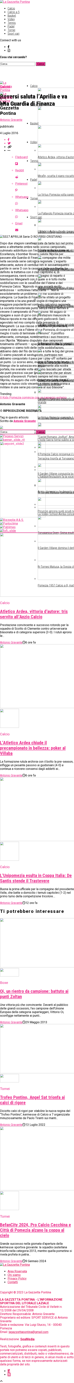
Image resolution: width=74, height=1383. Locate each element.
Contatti (13, 1282)
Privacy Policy (17, 1278)
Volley (11, 19)
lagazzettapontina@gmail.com (28, 1332)
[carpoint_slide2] (23, 516)
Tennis (12, 23)
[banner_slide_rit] (12, 440)
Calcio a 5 (14, 12)
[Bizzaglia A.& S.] (12, 520)
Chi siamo (14, 1275)
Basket (12, 15)
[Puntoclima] (9, 523)
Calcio (11, 8)
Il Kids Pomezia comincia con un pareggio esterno (33, 397)
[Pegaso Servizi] (12, 436)
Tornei (11, 30)
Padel (11, 26)
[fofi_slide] (8, 530)
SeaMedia (27, 1339)
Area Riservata (17, 1271)
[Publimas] (8, 527)
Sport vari (13, 33)
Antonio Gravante (11, 120)
